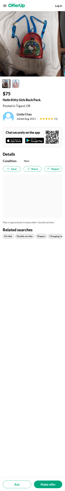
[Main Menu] (5, 6)
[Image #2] (16, 83)
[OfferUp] (16, 6)
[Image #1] (6, 83)
